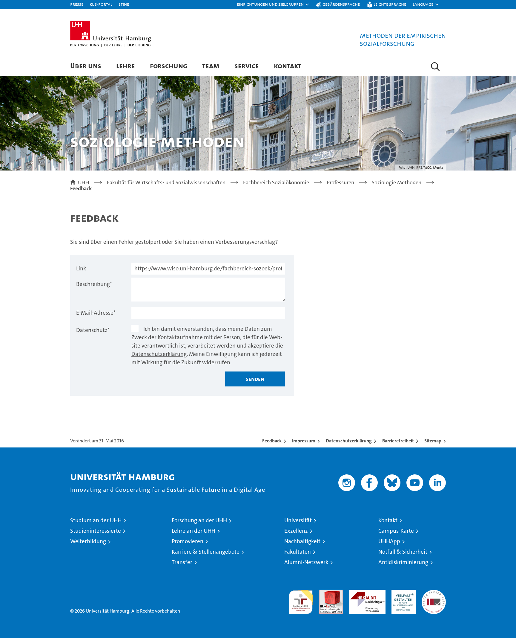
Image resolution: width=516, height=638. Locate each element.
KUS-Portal (101, 4)
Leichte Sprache (390, 4)
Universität (298, 520)
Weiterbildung (88, 541)
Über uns (85, 66)
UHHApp (389, 541)
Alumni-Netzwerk (306, 562)
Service (246, 66)
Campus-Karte (396, 531)
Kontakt (287, 66)
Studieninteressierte (95, 531)
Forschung (168, 66)
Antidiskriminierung (403, 562)
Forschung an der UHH (199, 520)
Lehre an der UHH (193, 531)
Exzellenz (296, 531)
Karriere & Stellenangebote (205, 551)
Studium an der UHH (96, 520)
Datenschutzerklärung (159, 354)
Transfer (182, 562)
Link (81, 268)
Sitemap (432, 441)
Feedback (272, 441)
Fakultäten (297, 551)
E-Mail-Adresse (96, 312)
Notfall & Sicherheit (402, 551)
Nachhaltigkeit (302, 541)
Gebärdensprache (341, 4)
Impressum (303, 441)
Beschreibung (94, 284)
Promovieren (187, 541)
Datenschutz (93, 330)
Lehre (125, 66)
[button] (273, 4)
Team (210, 66)
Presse (76, 4)
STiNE (124, 4)
